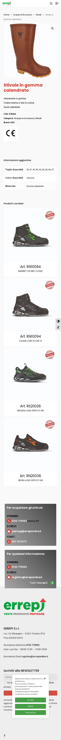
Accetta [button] (30, 700)
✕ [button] (45, 678)
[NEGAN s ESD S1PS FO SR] (30, 375)
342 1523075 (19, 541)
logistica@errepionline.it (27, 577)
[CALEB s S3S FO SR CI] (30, 305)
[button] (56, 3)
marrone (30, 178)
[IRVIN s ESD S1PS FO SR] (30, 444)
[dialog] (30, 696)
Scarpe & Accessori (22, 14)
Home (6, 14)
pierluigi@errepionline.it (26, 531)
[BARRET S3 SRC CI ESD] (30, 235)
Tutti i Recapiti (38, 582)
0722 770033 (32, 645)
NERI (12, 122)
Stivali (38, 14)
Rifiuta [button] (30, 706)
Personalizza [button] (30, 712)
